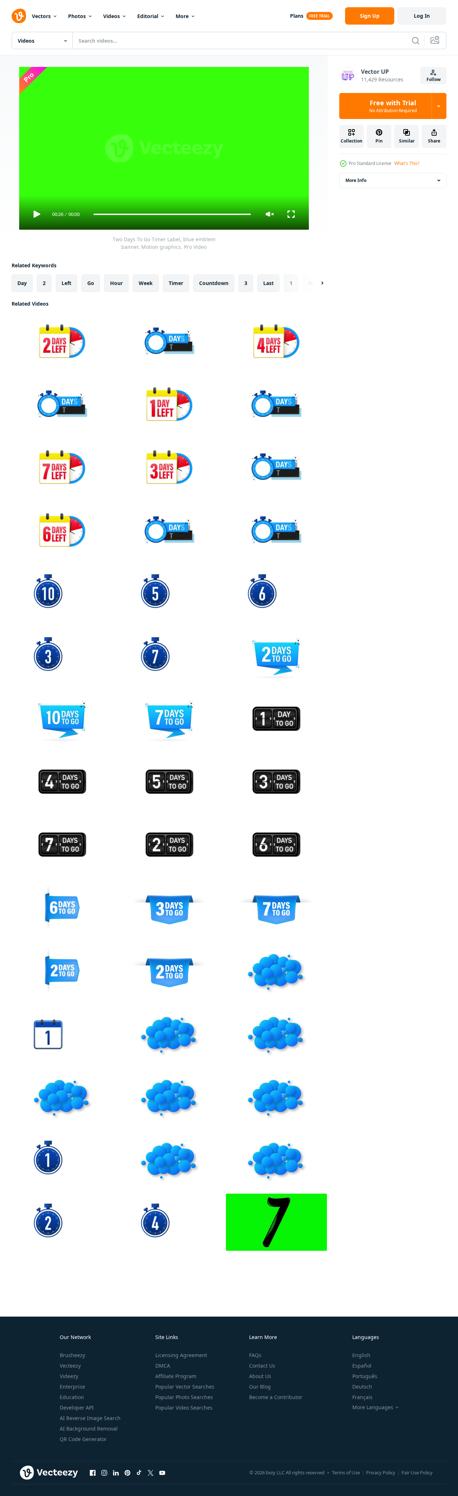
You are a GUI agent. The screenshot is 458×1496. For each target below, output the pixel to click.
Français (362, 1397)
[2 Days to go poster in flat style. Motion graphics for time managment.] (276, 655)
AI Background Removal (89, 1428)
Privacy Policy (380, 1472)
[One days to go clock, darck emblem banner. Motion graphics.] (276, 718)
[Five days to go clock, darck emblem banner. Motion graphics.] (169, 781)
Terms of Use (346, 1472)
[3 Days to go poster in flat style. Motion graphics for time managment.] (169, 907)
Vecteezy (70, 1365)
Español (361, 1365)
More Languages (372, 1407)
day (22, 283)
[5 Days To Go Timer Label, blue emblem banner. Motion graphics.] (62, 404)
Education (72, 1397)
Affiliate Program (175, 1376)
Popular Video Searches (184, 1407)
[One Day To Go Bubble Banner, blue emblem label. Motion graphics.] (276, 970)
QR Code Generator (83, 1439)
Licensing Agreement (181, 1355)
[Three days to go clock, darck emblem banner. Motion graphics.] (276, 781)
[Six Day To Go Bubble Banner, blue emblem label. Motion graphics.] (169, 1033)
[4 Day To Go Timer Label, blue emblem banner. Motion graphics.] (169, 1222)
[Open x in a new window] (151, 1472)
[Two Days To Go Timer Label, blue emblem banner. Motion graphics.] (62, 341)
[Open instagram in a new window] (104, 1472)
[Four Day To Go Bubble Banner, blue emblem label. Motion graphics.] (62, 1096)
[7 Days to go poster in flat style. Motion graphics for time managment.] (169, 718)
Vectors (41, 16)
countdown (213, 283)
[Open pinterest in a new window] (127, 1472)
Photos (77, 16)
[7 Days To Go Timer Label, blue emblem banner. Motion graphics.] (276, 404)
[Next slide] (316, 283)
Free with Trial (393, 106)
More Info (355, 180)
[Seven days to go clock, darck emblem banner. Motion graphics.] (62, 844)
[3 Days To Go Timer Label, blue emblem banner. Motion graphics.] (169, 467)
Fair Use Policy (417, 1472)
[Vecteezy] (19, 16)
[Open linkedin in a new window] (116, 1472)
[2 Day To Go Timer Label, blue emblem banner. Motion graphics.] (62, 1222)
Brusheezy (72, 1355)
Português (364, 1376)
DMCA (162, 1365)
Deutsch (362, 1386)
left (66, 283)
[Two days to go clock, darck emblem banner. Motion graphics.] (169, 844)
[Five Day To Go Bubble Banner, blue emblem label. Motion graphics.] (276, 1096)
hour (116, 283)
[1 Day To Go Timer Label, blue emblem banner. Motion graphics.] (62, 1033)
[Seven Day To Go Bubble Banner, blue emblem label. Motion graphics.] (276, 1159)
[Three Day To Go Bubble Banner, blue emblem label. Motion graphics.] (276, 1033)
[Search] (415, 40)
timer (176, 283)
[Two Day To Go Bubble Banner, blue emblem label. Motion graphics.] (169, 1159)
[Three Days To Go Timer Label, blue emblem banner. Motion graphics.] (62, 655)
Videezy (69, 1376)
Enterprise (72, 1386)
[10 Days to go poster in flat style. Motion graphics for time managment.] (62, 718)
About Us (260, 1376)
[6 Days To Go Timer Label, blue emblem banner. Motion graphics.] (62, 529)
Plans (296, 15)
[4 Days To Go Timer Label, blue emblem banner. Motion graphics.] (276, 341)
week (146, 283)
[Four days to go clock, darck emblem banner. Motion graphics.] (62, 781)
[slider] (172, 214)
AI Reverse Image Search (90, 1418)
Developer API (77, 1407)
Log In (422, 15)
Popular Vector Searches (184, 1386)
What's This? (406, 163)
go (90, 283)
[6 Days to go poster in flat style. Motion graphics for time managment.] (62, 907)
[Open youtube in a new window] (162, 1472)
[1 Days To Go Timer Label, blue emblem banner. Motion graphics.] (169, 404)
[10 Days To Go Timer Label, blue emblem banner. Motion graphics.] (276, 467)
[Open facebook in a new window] (93, 1472)
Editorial (147, 16)
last (268, 283)
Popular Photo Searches (184, 1397)
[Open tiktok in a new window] (139, 1472)
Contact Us (262, 1365)
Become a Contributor (275, 1397)
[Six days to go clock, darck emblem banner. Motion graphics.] (276, 844)
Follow (434, 79)
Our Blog (260, 1386)
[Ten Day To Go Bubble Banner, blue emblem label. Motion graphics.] (169, 1096)
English (361, 1355)
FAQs (255, 1355)
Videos (111, 16)
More (182, 16)
